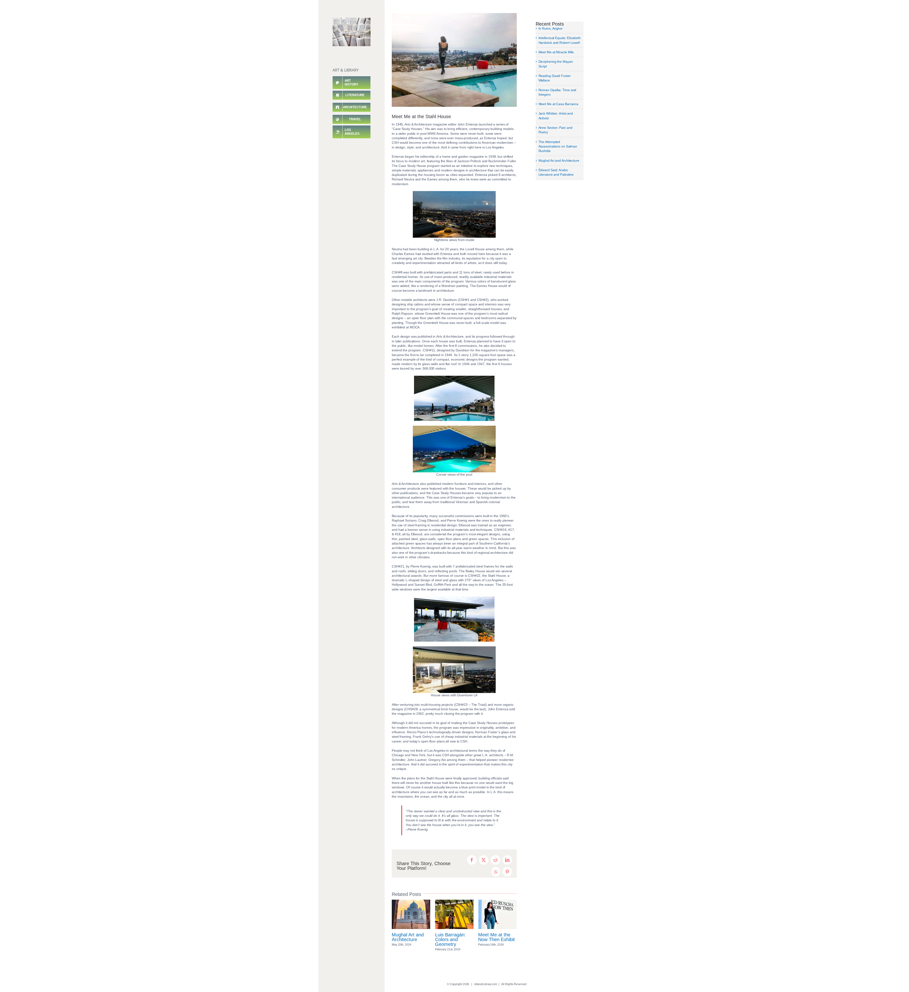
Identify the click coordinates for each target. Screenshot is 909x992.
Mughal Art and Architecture (559, 160)
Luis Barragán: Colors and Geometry (407, 939)
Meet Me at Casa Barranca (559, 104)
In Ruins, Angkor (551, 28)
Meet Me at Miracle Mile (556, 52)
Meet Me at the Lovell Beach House (494, 939)
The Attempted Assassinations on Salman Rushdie (558, 146)
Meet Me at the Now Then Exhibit (453, 937)
